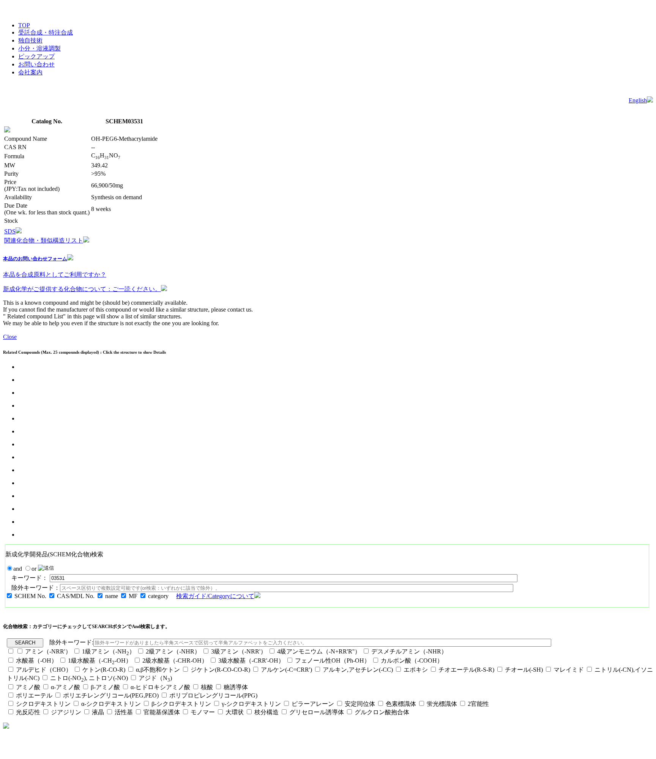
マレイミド (569, 669)
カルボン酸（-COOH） (412, 660)
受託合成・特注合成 (45, 32)
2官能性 (478, 704)
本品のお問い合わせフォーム (35, 258)
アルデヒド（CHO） (44, 669)
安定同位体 (360, 704)
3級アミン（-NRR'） (238, 651)
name (111, 596)
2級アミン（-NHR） (173, 651)
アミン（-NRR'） (48, 651)
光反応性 (28, 712)
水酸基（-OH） (36, 660)
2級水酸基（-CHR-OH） (175, 660)
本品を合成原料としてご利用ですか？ (54, 274)
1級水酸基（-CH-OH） (100, 660)
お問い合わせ (36, 64)
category (158, 596)
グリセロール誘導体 (316, 712)
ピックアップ (36, 56)
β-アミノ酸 (105, 687)
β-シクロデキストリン (181, 704)
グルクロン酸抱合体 (382, 712)
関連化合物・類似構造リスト (43, 240)
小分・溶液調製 (39, 48)
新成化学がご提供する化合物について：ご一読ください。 (82, 289)
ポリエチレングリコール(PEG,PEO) (111, 695)
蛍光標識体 (442, 704)
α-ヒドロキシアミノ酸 (160, 687)
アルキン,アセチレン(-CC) (358, 669)
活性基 (124, 712)
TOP (24, 25)
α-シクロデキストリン (111, 704)
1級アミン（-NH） (108, 651)
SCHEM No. (30, 596)
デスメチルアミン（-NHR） (409, 651)
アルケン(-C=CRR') (286, 669)
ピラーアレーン (313, 704)
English (638, 100)
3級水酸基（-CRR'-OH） (251, 660)
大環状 (235, 712)
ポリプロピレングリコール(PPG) (213, 695)
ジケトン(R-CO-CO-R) (220, 669)
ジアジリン (66, 712)
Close (10, 337)
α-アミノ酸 (65, 687)
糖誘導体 (236, 687)
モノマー (203, 712)
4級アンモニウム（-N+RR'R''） (319, 651)
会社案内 (30, 72)
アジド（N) (155, 678)
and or (25, 568)
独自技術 (30, 40)
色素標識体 (401, 704)
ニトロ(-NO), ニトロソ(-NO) (89, 678)
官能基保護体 (162, 712)
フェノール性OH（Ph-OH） (332, 660)
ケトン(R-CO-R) (104, 669)
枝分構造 (266, 712)
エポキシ (416, 669)
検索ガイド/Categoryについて (215, 596)
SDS (10, 231)
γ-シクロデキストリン (251, 704)
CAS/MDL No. (76, 596)
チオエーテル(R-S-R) (466, 669)
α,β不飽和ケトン (158, 669)
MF (133, 596)
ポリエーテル (34, 695)
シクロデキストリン (43, 704)
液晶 (98, 712)
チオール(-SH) (524, 669)
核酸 (207, 687)
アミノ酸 (28, 687)
